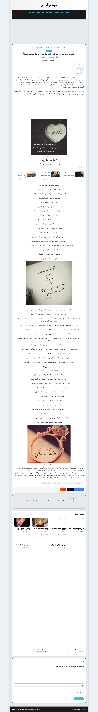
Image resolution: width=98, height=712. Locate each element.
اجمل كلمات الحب (77, 483)
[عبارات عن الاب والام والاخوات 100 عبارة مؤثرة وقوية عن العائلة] (22, 522)
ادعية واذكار (56, 12)
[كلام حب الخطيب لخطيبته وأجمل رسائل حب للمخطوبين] (76, 522)
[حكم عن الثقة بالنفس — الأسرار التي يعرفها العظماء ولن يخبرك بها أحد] (31, 174)
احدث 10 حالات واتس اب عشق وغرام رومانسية (23, 544)
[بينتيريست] (64, 489)
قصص (38, 12)
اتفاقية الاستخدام (15, 709)
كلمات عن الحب (46, 483)
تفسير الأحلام (49, 12)
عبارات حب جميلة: (78, 71)
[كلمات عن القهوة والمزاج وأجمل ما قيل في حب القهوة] (40, 522)
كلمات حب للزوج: (78, 68)
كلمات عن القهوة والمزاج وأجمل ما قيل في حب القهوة (40, 528)
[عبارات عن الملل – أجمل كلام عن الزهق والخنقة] (79, 174)
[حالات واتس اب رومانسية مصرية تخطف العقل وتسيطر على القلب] (58, 538)
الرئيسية (67, 12)
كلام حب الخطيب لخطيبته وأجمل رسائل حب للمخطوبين (76, 528)
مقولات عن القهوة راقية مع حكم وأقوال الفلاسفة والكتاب (41, 650)
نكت (62, 12)
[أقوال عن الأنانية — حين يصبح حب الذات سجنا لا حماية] (55, 174)
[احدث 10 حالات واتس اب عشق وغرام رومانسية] (22, 538)
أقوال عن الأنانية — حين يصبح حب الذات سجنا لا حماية (45, 175)
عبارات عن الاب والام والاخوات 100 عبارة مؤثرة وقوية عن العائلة (22, 528)
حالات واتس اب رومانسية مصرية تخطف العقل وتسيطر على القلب (58, 544)
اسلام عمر (52, 60)
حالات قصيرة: (79, 73)
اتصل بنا (39, 709)
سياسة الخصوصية (24, 709)
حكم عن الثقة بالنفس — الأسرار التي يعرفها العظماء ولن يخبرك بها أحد (20, 175)
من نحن (30, 709)
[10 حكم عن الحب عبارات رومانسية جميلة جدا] (76, 591)
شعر (43, 12)
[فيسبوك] (73, 503)
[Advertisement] (75, 31)
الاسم (82, 685)
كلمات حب (58, 47)
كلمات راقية (57, 483)
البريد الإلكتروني (80, 691)
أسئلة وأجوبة (32, 12)
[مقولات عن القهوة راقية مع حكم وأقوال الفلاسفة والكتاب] (40, 591)
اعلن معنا (34, 709)
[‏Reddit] (61, 489)
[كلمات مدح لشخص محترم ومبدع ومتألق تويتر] (58, 522)
